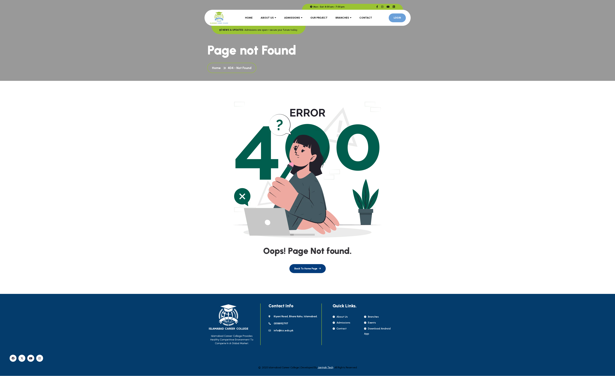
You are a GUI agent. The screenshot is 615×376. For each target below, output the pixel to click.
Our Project (319, 17)
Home (249, 17)
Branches (342, 17)
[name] (377, 6)
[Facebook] (13, 358)
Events (372, 322)
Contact (365, 17)
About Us (267, 17)
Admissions (292, 17)
